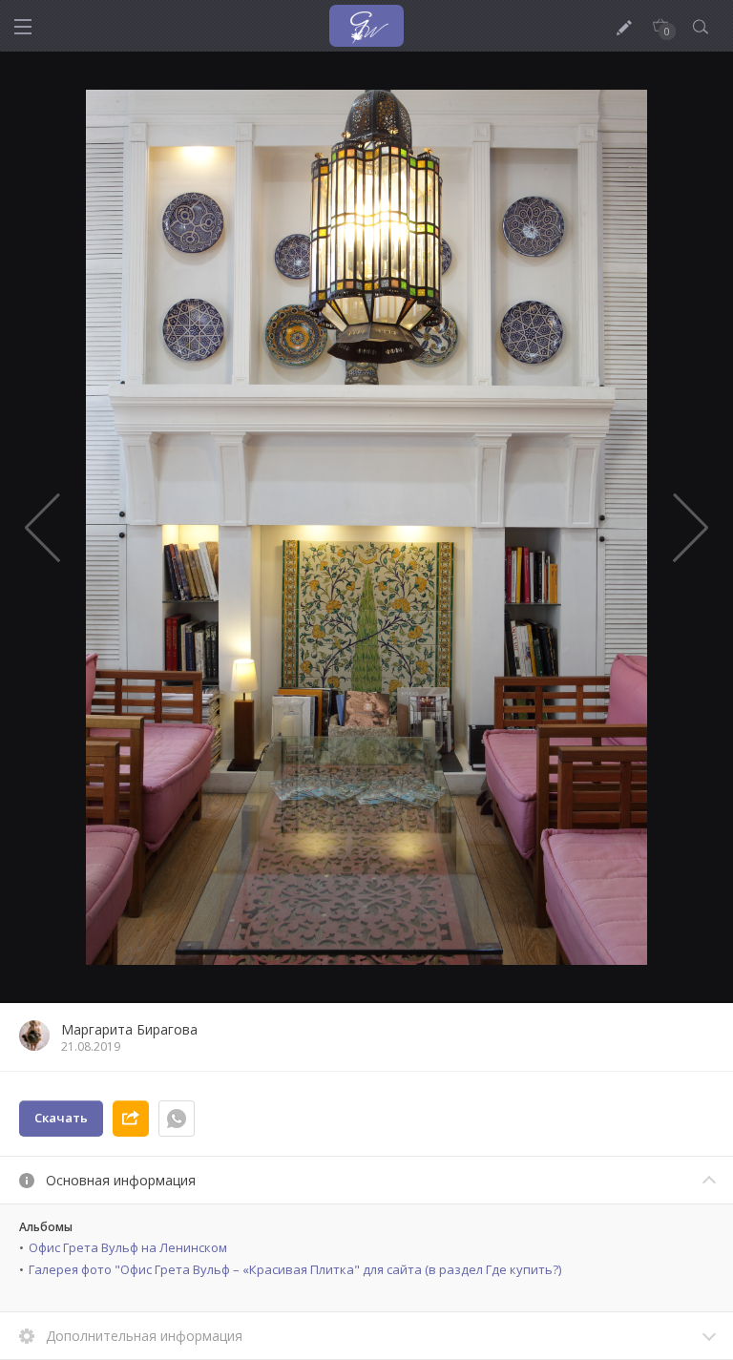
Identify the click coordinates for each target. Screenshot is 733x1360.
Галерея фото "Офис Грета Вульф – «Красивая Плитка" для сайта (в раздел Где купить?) (295, 1269)
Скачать (61, 1117)
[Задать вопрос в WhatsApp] (176, 1118)
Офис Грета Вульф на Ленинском (128, 1247)
